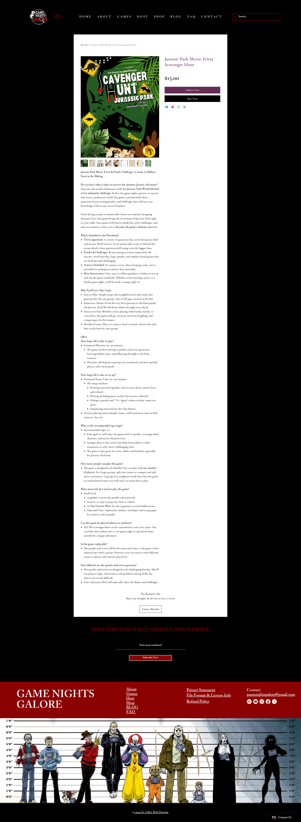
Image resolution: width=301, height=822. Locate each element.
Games (131, 694)
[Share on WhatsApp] (178, 107)
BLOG (132, 707)
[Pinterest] (249, 701)
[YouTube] (255, 701)
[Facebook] (268, 701)
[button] (60, 16)
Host (130, 698)
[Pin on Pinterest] (172, 107)
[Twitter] (274, 701)
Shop (130, 703)
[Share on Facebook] (167, 107)
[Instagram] (261, 701)
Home (84, 44)
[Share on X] (184, 107)
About (131, 689)
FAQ (130, 712)
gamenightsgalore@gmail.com (271, 695)
